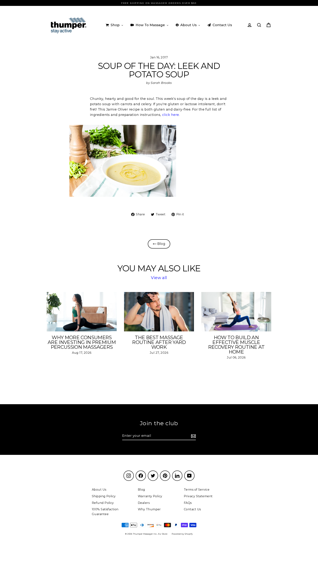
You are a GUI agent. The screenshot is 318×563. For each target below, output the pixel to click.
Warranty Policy (150, 496)
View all (159, 277)
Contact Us (192, 509)
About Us (99, 489)
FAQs (188, 503)
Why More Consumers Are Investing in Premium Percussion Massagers (82, 342)
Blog (160, 244)
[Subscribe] (193, 436)
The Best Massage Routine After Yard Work (159, 342)
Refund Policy (103, 503)
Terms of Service (196, 489)
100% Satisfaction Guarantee (105, 512)
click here (170, 115)
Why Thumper (149, 509)
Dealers (144, 503)
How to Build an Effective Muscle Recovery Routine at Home (236, 345)
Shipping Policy (104, 496)
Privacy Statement (198, 496)
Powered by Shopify (182, 534)
